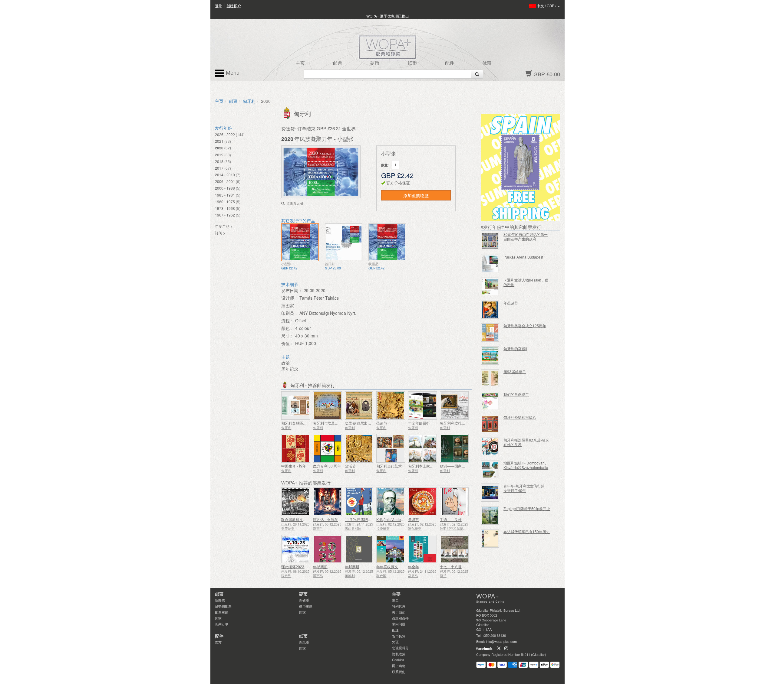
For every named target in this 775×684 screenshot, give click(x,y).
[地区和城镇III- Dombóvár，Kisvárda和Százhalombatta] (490, 470)
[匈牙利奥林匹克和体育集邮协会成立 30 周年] (295, 405)
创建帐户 (233, 5)
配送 (395, 629)
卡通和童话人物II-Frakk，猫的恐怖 (525, 282)
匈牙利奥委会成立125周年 (524, 325)
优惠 (486, 63)
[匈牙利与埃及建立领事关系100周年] (327, 405)
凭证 (395, 641)
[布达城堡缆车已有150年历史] (490, 538)
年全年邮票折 (419, 422)
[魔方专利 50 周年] (327, 448)
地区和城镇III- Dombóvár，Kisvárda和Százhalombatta (525, 465)
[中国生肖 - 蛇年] (295, 448)
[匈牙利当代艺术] (390, 448)
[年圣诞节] (490, 310)
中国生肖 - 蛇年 (293, 465)
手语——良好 (451, 519)
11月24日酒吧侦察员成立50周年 (371, 519)
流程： (287, 321)
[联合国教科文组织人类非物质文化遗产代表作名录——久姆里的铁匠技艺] (295, 501)
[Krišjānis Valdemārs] (390, 501)
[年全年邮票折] (422, 405)
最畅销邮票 (223, 606)
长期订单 (221, 623)
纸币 (412, 63)
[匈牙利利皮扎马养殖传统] (454, 405)
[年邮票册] (327, 549)
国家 (218, 618)
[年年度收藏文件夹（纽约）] (390, 549)
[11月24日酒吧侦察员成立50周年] (359, 501)
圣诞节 (381, 422)
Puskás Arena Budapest (523, 256)
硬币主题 (305, 606)
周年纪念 (289, 369)
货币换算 (398, 636)
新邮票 (220, 600)
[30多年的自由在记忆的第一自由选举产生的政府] (490, 241)
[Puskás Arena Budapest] (490, 264)
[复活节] (359, 448)
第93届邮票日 (514, 371)
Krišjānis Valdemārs (392, 519)
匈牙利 (249, 101)
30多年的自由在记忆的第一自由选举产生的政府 (525, 236)
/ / (547, 5)
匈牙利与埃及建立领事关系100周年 (341, 422)
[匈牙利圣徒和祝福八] (490, 424)
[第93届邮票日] (490, 378)
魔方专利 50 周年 (327, 465)
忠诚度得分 (400, 647)
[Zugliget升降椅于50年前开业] (490, 515)
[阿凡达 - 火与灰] (327, 501)
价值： (287, 343)
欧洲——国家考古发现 (458, 465)
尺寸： (287, 336)
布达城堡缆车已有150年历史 (526, 531)
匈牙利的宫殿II (515, 348)
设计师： (289, 298)
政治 (285, 363)
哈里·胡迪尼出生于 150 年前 (367, 422)
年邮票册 (320, 566)
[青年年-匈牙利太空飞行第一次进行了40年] (490, 493)
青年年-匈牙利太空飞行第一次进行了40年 (525, 488)
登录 (218, 5)
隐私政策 (398, 653)
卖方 (218, 642)
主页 (300, 63)
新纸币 (304, 642)
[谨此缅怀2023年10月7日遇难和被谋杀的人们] (295, 549)
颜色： (287, 328)
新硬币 (304, 600)
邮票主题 (221, 612)
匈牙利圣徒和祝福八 (519, 417)
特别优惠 (398, 606)
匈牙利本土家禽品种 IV (426, 465)
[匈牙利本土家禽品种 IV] (422, 448)
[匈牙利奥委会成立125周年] (490, 332)
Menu (231, 73)
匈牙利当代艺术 (389, 465)
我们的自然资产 (516, 394)
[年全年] (422, 549)
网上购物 (398, 665)
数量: (385, 165)
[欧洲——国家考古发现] (454, 448)
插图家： (289, 305)
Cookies (398, 659)
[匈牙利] (287, 112)
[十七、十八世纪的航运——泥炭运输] (454, 549)
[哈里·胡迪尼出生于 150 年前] (359, 405)
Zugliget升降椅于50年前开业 (526, 508)
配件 (449, 63)
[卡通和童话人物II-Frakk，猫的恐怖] (490, 287)
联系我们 (398, 671)
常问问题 (398, 623)
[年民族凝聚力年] (300, 242)
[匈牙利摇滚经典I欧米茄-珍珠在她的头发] (490, 447)
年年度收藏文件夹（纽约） (398, 566)
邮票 (337, 63)
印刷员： (289, 313)
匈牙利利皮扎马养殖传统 (460, 422)
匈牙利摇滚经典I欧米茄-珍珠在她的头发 (526, 442)
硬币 (374, 63)
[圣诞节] (390, 405)
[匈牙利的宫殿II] (490, 355)
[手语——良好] (454, 501)
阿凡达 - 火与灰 (325, 519)
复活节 (350, 465)
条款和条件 (400, 618)
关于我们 (398, 612)
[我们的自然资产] (490, 401)
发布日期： (291, 290)
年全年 (413, 566)
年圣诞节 (510, 302)
